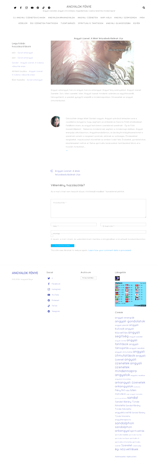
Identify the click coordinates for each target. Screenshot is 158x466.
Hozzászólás (59, 203)
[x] (15, 8)
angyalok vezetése (138, 375)
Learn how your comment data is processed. (109, 250)
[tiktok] (43, 8)
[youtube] (32, 8)
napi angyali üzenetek (134, 394)
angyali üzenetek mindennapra (128, 367)
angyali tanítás (120, 341)
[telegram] (49, 8)
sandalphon (124, 423)
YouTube (55, 295)
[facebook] (21, 8)
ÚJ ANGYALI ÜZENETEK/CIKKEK (29, 18)
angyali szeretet (136, 337)
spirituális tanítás (135, 435)
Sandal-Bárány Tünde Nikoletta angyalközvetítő (128, 409)
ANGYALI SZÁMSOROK (125, 18)
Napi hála (106, 18)
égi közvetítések (126, 449)
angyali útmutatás (123, 352)
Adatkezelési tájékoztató (125, 457)
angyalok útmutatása (123, 379)
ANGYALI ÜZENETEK (88, 18)
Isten (133, 390)
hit (123, 390)
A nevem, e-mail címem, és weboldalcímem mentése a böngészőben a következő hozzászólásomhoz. (98, 239)
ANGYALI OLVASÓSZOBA (118, 23)
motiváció (120, 394)
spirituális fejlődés (121, 435)
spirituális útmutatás (123, 442)
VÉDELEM (23, 23)
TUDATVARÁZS (68, 23)
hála (127, 390)
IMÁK (142, 18)
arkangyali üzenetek (130, 382)
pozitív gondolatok (121, 398)
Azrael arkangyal (34, 80)
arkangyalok (124, 386)
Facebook (55, 284)
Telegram (55, 311)
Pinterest (55, 300)
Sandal (15, 63)
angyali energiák (124, 318)
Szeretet (126, 445)
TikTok (54, 306)
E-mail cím (108, 226)
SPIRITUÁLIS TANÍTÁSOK (91, 23)
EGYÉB (136, 23)
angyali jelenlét (122, 325)
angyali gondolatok (130, 321)
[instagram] (26, 8)
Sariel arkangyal (25, 53)
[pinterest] (38, 8)
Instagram (56, 289)
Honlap (56, 234)
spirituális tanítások (122, 438)
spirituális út (134, 438)
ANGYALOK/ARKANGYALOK (61, 18)
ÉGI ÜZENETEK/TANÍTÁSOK (44, 23)
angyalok (122, 375)
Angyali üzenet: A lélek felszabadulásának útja (98, 39)
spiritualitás (137, 431)
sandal (132, 397)
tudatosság (137, 446)
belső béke (137, 387)
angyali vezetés (136, 348)
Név (56, 226)
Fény (118, 390)
